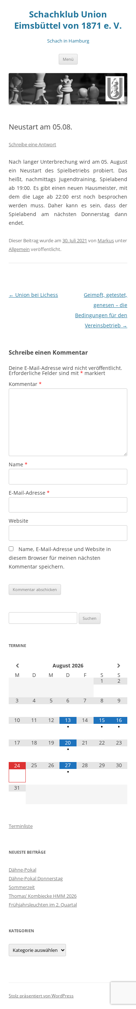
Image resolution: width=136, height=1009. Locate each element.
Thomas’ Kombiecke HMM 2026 (43, 896)
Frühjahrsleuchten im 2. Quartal (43, 904)
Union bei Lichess (33, 294)
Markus (106, 240)
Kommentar (25, 383)
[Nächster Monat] (118, 665)
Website (18, 520)
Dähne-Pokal (22, 869)
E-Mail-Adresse (29, 492)
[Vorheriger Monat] (17, 665)
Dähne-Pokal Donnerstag (36, 878)
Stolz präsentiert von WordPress (41, 996)
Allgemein (19, 249)
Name (18, 464)
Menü (68, 59)
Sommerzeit (22, 887)
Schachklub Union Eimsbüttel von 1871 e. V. (68, 20)
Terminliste (21, 826)
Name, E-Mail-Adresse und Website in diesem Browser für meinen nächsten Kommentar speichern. (60, 558)
